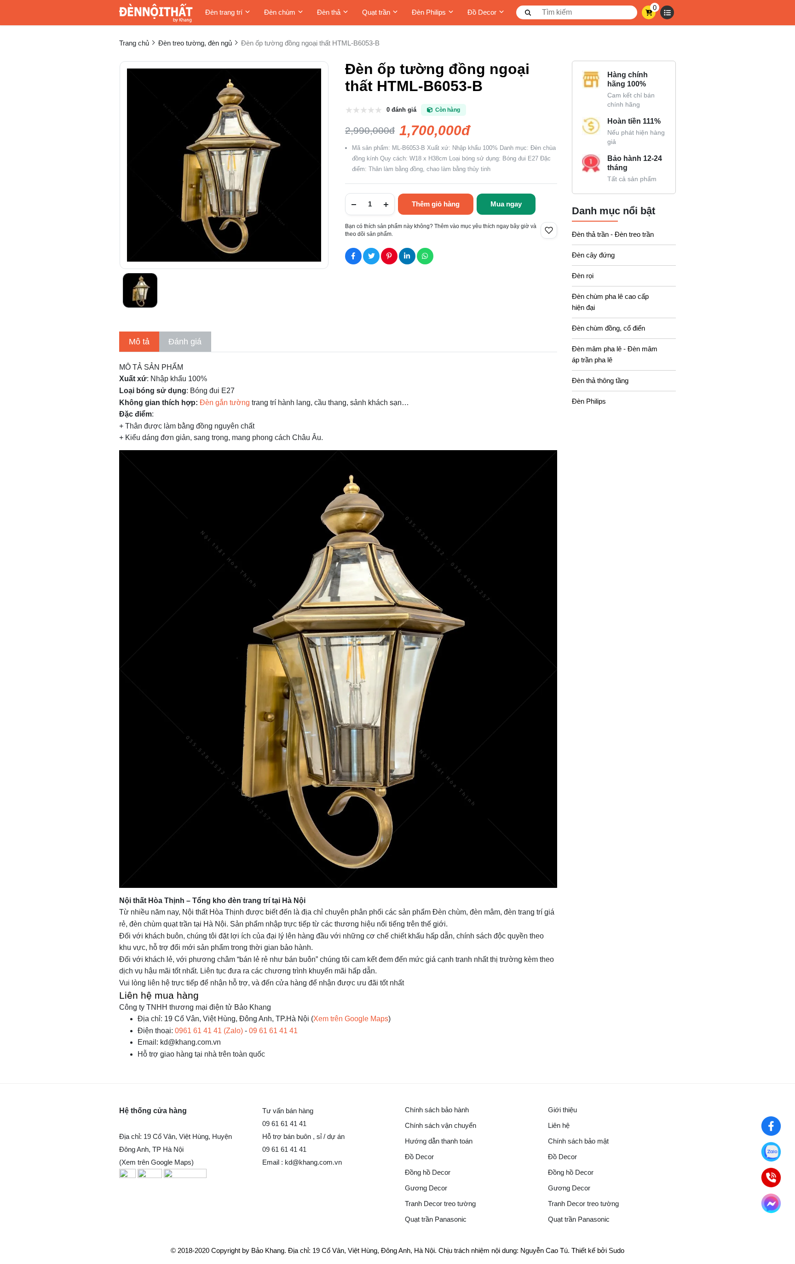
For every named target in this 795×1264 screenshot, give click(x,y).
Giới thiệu (562, 1110)
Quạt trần (376, 12)
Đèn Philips (429, 12)
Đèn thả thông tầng (600, 380)
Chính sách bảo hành (437, 1110)
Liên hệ (559, 1125)
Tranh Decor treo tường (440, 1203)
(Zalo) (209, 1031)
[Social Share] (353, 256)
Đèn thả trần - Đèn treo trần (613, 234)
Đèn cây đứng (593, 255)
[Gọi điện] (771, 1177)
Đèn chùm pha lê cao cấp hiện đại (610, 301)
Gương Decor (426, 1188)
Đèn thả (328, 12)
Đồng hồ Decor (427, 1172)
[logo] (156, 12)
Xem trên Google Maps (350, 1019)
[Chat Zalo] (771, 1152)
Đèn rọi (582, 276)
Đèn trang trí (223, 12)
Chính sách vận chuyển (440, 1125)
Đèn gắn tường (225, 402)
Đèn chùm (279, 12)
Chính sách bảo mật (578, 1141)
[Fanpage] (771, 1126)
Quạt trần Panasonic (436, 1219)
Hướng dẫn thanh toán (438, 1141)
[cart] (648, 12)
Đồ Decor (481, 12)
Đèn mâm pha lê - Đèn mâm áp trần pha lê (614, 354)
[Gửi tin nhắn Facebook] (771, 1203)
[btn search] (528, 12)
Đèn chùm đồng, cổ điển (608, 328)
